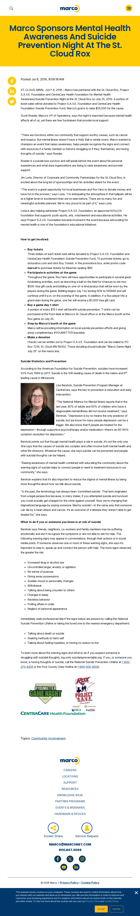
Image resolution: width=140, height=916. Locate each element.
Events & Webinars (70, 807)
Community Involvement (48, 738)
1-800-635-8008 (88, 666)
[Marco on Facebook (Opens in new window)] (57, 859)
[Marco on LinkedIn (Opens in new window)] (76, 867)
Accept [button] (101, 909)
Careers (70, 770)
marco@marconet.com (70, 844)
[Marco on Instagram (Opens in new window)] (82, 859)
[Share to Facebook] (12, 81)
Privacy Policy (93, 901)
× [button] (136, 892)
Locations (70, 776)
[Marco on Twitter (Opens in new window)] (70, 859)
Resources (70, 789)
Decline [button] (116, 909)
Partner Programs (70, 801)
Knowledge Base (70, 795)
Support (70, 782)
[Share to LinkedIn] (12, 91)
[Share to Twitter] (12, 101)
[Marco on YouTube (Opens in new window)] (63, 867)
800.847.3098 (70, 850)
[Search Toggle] (11, 8)
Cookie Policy (111, 901)
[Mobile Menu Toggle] (128, 8)
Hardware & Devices (70, 814)
